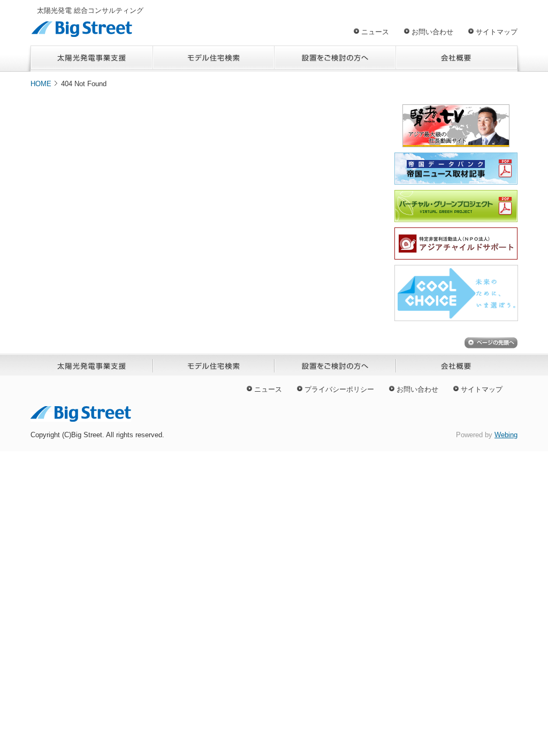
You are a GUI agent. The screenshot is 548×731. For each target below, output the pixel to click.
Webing (505, 435)
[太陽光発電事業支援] (92, 58)
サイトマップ (496, 32)
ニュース (375, 32)
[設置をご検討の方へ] (335, 58)
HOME (41, 83)
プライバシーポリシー (339, 389)
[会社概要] (456, 58)
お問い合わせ (432, 32)
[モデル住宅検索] (214, 58)
